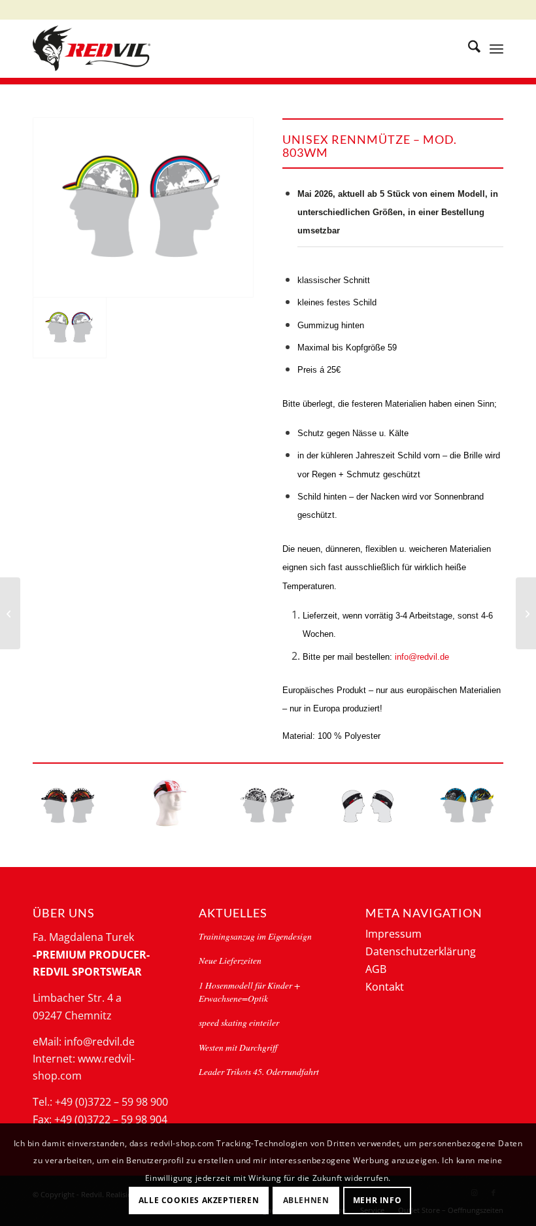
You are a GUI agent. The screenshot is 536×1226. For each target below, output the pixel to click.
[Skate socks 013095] (10, 613)
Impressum (393, 934)
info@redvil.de (422, 657)
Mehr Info (377, 1200)
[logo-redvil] (91, 48)
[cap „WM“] (143, 207)
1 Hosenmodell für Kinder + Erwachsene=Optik (249, 991)
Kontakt (384, 986)
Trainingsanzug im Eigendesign (255, 936)
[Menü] (496, 48)
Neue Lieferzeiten (230, 960)
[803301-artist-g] (267, 805)
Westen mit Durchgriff (238, 1047)
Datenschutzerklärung (420, 951)
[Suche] (467, 48)
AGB (375, 969)
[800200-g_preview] (168, 802)
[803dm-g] (68, 805)
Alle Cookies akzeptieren (199, 1200)
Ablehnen (306, 1200)
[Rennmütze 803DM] (526, 613)
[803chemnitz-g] (467, 805)
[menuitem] (467, 48)
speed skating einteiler (239, 1022)
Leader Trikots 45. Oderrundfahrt (259, 1071)
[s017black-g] (367, 805)
